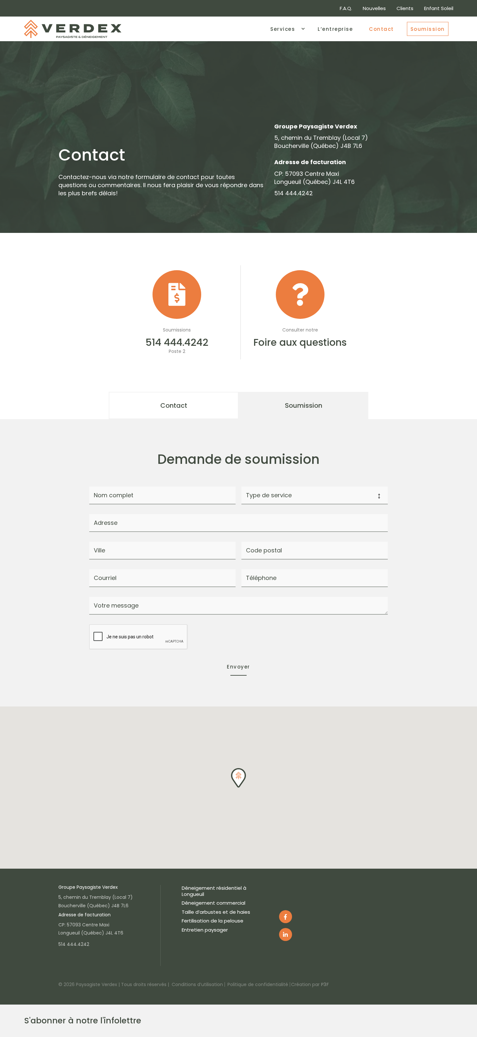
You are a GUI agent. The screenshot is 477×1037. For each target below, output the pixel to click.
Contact (381, 28)
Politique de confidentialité (257, 984)
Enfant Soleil (438, 8)
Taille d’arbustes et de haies (216, 912)
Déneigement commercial (213, 902)
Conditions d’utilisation (197, 984)
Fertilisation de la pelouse (212, 920)
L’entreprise (335, 28)
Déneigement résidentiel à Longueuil (214, 891)
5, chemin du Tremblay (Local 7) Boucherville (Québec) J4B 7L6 (321, 142)
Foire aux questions (300, 342)
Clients (405, 8)
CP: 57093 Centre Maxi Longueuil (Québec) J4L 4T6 (314, 178)
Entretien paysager (205, 929)
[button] (238, 778)
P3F (325, 984)
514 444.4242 (293, 193)
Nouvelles (374, 8)
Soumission (427, 28)
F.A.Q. (346, 8)
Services (282, 28)
